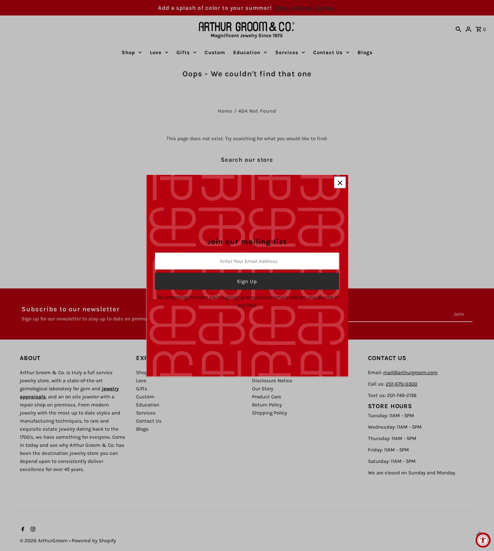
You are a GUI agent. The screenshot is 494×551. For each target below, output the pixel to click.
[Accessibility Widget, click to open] (483, 540)
